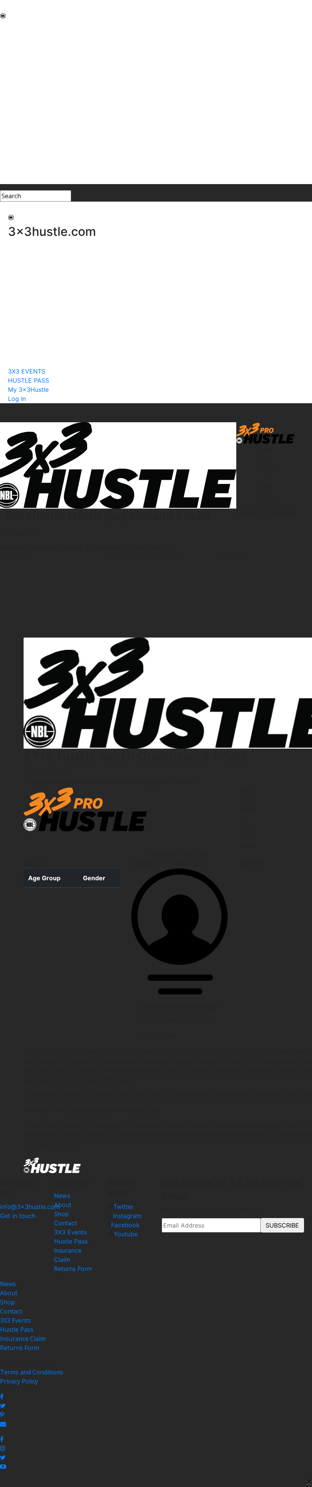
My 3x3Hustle (19, 170)
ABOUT (10, 36)
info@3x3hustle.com (30, 1206)
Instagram (127, 1216)
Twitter (123, 1206)
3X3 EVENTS (17, 152)
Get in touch (17, 1216)
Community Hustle (26, 45)
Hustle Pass (71, 1241)
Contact (65, 1223)
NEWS (9, 27)
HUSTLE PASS (20, 161)
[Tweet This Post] (156, 1405)
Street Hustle (19, 55)
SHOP (8, 109)
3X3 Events (70, 1232)
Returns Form (73, 1268)
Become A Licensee (27, 137)
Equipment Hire (22, 73)
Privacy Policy (19, 1381)
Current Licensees (26, 128)
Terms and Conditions (31, 1372)
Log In (9, 179)
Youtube (126, 1234)
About (63, 1205)
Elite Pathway (19, 64)
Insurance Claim (23, 1338)
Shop (61, 1214)
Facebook (125, 1225)
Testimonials (18, 82)
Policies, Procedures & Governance (49, 100)
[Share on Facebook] (156, 1396)
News (62, 1195)
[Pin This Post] (156, 1414)
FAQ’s (8, 91)
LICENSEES (15, 119)
